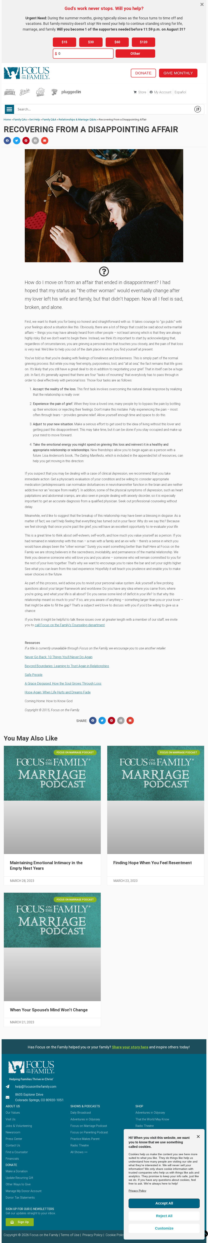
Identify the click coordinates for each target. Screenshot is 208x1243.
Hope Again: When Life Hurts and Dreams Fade (58, 692)
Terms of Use (70, 1235)
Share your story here (130, 1047)
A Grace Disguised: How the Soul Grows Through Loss (63, 683)
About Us (13, 1106)
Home (7, 119)
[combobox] (103, 109)
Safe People (33, 675)
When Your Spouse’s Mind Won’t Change (49, 1009)
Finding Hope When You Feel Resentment (152, 862)
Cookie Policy (115, 1235)
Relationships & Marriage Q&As (77, 119)
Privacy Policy (92, 1235)
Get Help (34, 119)
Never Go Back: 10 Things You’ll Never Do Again (58, 657)
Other (135, 53)
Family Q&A (49, 119)
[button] (9, 109)
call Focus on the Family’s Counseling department (70, 625)
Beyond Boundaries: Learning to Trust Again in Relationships (67, 666)
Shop (139, 1106)
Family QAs (20, 119)
